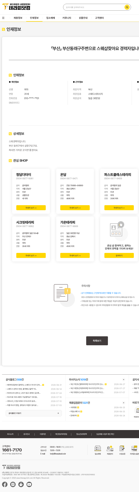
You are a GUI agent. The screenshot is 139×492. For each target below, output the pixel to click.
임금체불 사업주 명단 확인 (105, 434)
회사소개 (10, 434)
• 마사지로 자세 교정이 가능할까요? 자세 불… (22, 397)
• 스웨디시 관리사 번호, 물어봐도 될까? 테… (21, 389)
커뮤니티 (67, 17)
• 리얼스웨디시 (74, 411)
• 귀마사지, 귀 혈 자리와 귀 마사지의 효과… (21, 401)
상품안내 (83, 17)
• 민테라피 (73, 415)
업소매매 (50, 17)
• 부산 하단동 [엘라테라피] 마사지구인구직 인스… (86, 384)
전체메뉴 (3, 18)
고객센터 (99, 17)
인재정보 (34, 17)
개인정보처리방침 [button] (61, 434)
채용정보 (18, 17)
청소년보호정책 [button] (81, 434)
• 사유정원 (73, 407)
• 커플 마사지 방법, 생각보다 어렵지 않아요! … (22, 405)
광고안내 (26, 434)
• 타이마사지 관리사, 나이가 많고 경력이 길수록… (23, 393)
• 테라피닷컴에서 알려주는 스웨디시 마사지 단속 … (24, 385)
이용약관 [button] (43, 434)
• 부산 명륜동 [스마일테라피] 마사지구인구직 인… (86, 392)
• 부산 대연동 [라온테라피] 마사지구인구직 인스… (86, 388)
